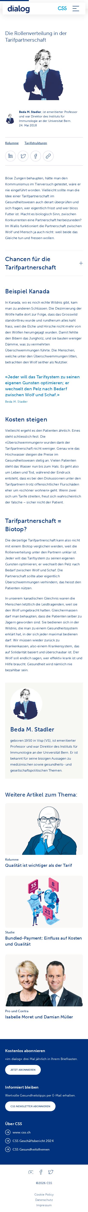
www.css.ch (22, 1132)
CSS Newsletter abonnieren (30, 1106)
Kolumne (12, 143)
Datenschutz (44, 1200)
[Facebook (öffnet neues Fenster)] (35, 160)
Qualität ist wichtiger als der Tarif (38, 865)
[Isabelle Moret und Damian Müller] (44, 982)
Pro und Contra (16, 1011)
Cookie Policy (44, 1194)
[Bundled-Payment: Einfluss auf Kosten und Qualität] (44, 903)
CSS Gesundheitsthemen (31, 1149)
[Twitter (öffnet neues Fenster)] (23, 160)
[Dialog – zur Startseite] (19, 8)
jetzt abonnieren (22, 1069)
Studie (10, 932)
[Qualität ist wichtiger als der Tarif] (44, 830)
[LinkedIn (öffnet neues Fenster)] (10, 160)
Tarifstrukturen (36, 143)
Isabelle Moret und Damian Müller (39, 1016)
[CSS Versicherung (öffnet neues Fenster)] (62, 8)
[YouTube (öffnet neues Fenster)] (31, 1173)
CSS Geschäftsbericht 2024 (33, 1141)
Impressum (44, 1205)
